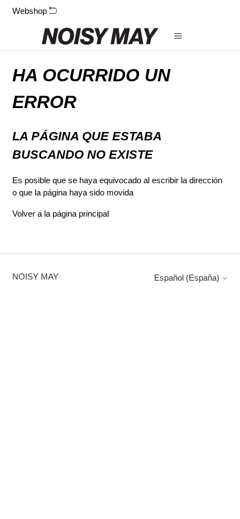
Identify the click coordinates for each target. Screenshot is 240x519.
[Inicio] (100, 36)
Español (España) (188, 277)
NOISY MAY (35, 276)
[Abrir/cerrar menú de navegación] (178, 36)
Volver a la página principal (60, 213)
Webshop (30, 11)
